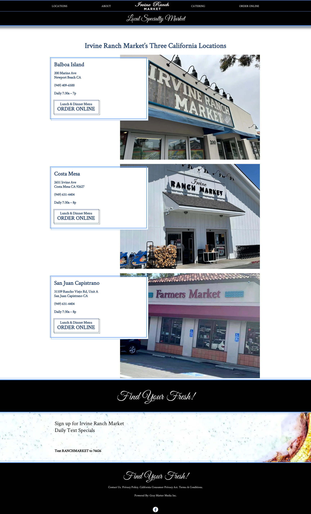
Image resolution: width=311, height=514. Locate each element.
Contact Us (114, 487)
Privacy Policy (130, 487)
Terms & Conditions (190, 487)
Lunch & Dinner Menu (76, 104)
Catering (198, 6)
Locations (59, 6)
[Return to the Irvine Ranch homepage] (155, 6)
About (106, 6)
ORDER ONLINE (76, 109)
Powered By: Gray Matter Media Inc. (155, 495)
